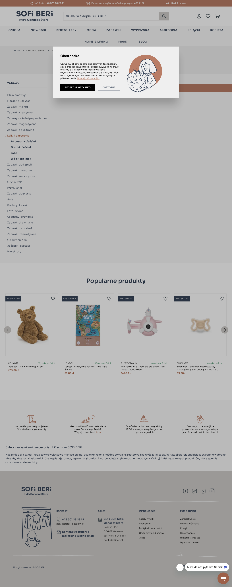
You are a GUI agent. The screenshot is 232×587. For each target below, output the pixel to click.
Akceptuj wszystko (78, 87)
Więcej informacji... (88, 78)
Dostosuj (108, 87)
